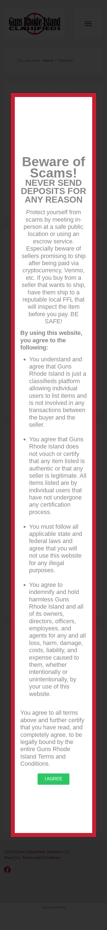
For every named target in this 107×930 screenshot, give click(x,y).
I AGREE (53, 778)
